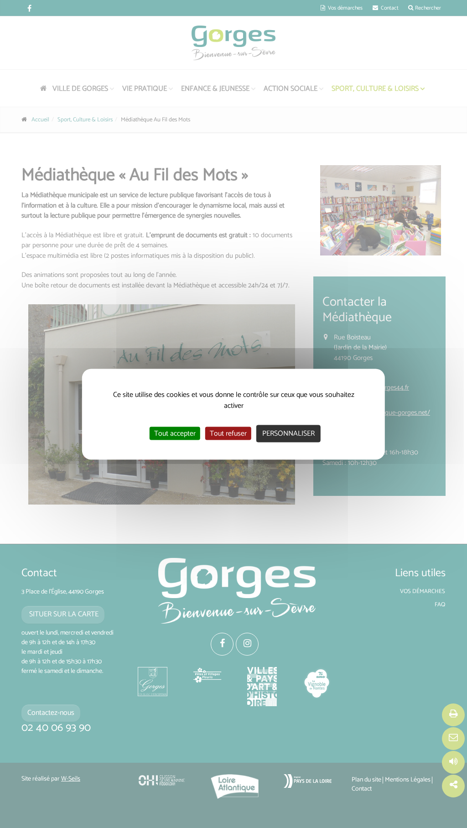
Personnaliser (288, 433)
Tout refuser (228, 433)
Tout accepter (175, 433)
